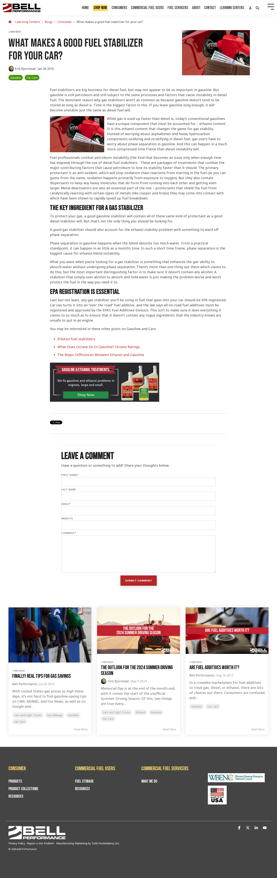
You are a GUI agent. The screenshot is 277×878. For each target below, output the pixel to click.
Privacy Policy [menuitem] (16, 843)
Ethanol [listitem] (140, 712)
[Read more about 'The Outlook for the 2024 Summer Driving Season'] (138, 630)
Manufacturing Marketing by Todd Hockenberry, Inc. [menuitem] (88, 843)
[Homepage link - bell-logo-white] (36, 837)
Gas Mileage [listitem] (54, 715)
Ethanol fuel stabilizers (76, 339)
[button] (239, 828)
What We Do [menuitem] (149, 781)
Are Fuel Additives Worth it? (214, 667)
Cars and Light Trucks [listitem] (27, 715)
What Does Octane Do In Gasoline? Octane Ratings (98, 347)
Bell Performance (24, 684)
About (196, 7)
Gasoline (15, 77)
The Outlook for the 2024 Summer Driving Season (137, 670)
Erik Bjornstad (25, 69)
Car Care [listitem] (19, 721)
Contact (210, 7)
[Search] (257, 8)
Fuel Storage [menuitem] (84, 781)
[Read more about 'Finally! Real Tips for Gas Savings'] (49, 635)
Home (85, 7)
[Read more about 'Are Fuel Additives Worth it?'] (227, 630)
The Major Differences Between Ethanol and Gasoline (100, 354)
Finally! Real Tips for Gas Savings (41, 676)
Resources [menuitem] (15, 796)
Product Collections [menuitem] (23, 789)
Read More (81, 729)
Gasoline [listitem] (73, 715)
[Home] (10, 22)
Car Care (32, 77)
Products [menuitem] (15, 781)
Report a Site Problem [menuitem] (40, 843)
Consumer (64, 22)
